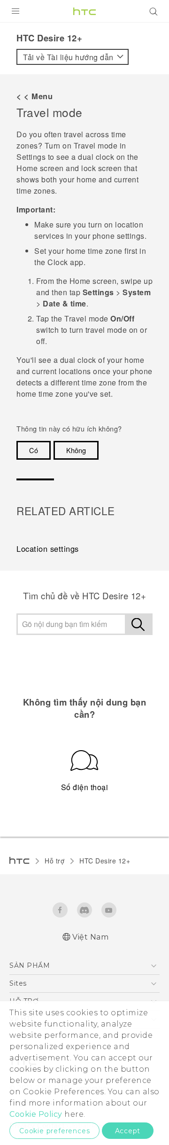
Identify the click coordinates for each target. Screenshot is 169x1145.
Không (76, 450)
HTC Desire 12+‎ (104, 860)
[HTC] (84, 11)
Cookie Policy (35, 1114)
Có (33, 450)
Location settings (47, 548)
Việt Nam (90, 937)
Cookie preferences (54, 1131)
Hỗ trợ (54, 860)
